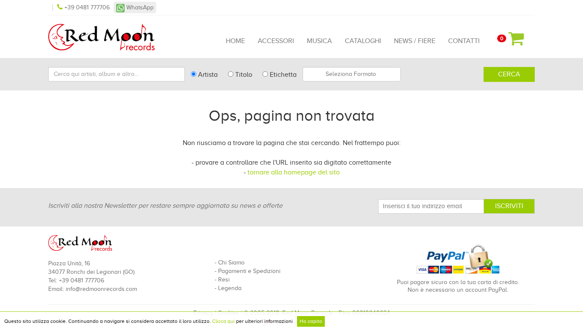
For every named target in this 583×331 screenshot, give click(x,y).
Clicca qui (223, 321)
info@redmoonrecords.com (101, 289)
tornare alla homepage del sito (294, 172)
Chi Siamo (231, 262)
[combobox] (352, 74)
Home (235, 41)
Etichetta (282, 74)
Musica (319, 41)
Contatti (464, 41)
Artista (207, 74)
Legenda (230, 288)
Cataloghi (363, 41)
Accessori (276, 41)
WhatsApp (139, 7)
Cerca (509, 74)
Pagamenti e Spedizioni (249, 271)
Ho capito (311, 321)
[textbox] (351, 74)
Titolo (242, 74)
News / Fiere (414, 41)
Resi (224, 279)
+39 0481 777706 (87, 7)
